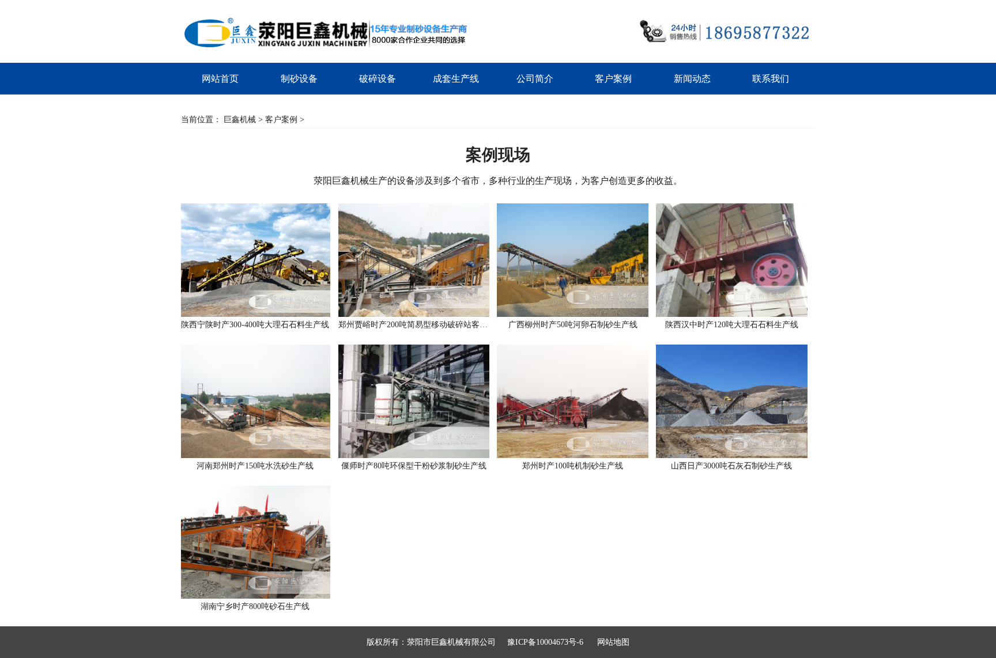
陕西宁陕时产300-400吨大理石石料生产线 (255, 324)
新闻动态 (692, 79)
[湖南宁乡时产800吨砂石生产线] (254, 542)
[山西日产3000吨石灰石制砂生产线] (731, 401)
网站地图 (613, 642)
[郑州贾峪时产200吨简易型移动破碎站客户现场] (413, 260)
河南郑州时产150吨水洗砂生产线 (255, 466)
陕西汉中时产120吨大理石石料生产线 (731, 324)
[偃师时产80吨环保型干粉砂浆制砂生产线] (413, 401)
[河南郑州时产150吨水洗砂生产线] (254, 401)
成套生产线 (456, 79)
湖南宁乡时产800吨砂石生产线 (255, 606)
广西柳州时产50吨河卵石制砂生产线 (572, 324)
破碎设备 (377, 79)
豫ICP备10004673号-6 (545, 642)
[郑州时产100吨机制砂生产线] (572, 401)
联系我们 (770, 79)
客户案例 (613, 79)
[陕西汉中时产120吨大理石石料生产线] (731, 260)
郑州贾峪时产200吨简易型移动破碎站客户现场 (413, 324)
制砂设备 (299, 79)
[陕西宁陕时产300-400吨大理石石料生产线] (254, 260)
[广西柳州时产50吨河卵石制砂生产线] (572, 260)
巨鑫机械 (240, 119)
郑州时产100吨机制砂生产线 (572, 466)
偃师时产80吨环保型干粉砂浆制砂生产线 (413, 466)
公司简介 (534, 79)
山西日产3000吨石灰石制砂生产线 (731, 466)
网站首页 (220, 79)
